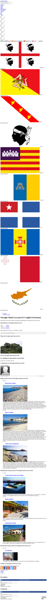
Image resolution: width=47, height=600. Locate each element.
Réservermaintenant (44, 597)
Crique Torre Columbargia (12, 443)
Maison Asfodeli (9, 499)
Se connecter (8, 586)
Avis (1, 12)
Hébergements (3, 9)
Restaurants (2, 10)
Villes (1, 6)
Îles (1, 13)
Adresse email (3, 582)
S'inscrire (10, 598)
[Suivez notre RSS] (2, 569)
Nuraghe (7, 328)
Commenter (42, 376)
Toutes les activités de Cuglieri (8, 333)
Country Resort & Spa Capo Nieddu (14, 475)
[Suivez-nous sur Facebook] (5, 569)
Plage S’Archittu (9, 412)
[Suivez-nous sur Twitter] (11, 569)
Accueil (1, 4)
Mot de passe (3, 584)
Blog (1, 14)
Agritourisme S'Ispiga (10, 523)
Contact (1, 572)
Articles (1, 5)
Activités (2, 11)
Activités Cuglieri (6, 314)
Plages (1, 7)
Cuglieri (7, 325)
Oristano (7, 326)
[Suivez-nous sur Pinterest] (14, 569)
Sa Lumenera (8, 550)
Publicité (2, 571)
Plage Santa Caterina (10, 383)
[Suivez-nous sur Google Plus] (8, 569)
